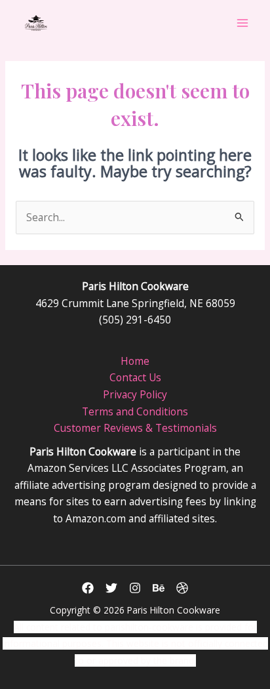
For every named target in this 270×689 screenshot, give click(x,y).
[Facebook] (88, 588)
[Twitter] (111, 588)
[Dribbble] (182, 588)
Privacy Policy (135, 394)
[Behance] (158, 588)
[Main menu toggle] (243, 23)
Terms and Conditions (135, 411)
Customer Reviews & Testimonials (135, 428)
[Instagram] (135, 588)
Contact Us (135, 377)
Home (135, 361)
